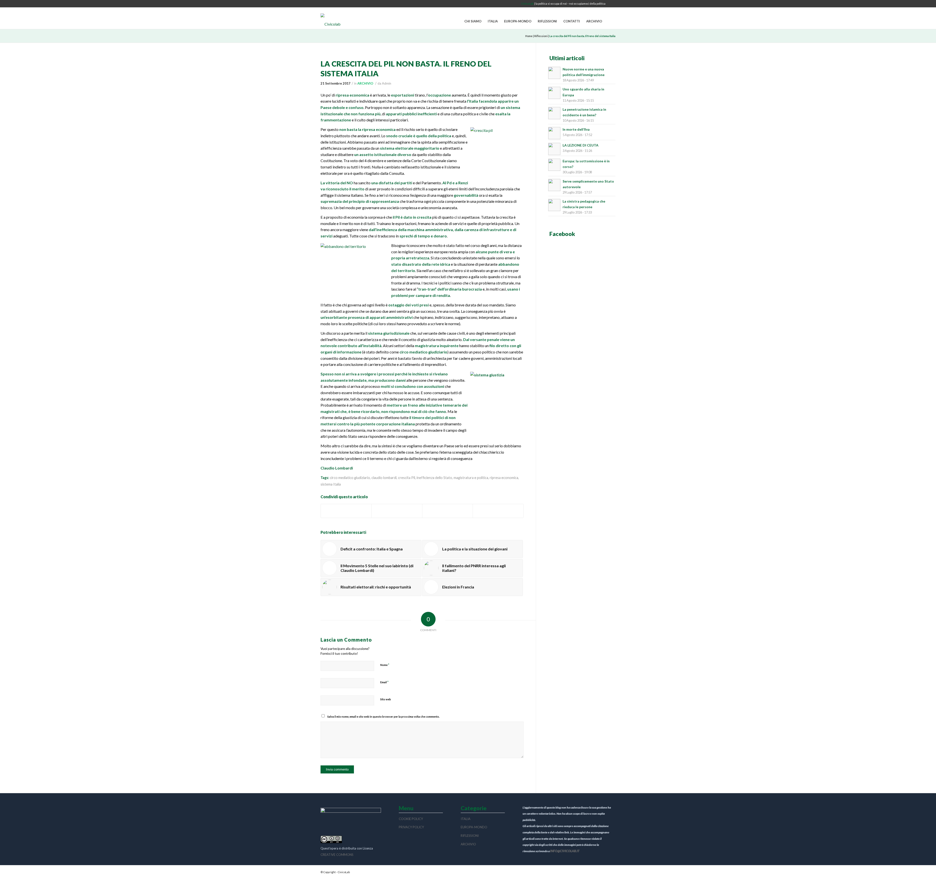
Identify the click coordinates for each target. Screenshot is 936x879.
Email (384, 682)
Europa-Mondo (474, 827)
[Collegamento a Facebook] (611, 3)
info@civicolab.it (564, 851)
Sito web (385, 699)
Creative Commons (337, 855)
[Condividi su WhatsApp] (447, 511)
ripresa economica (504, 478)
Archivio (365, 83)
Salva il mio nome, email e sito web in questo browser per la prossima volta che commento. (383, 716)
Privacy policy (411, 827)
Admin (386, 83)
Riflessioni (541, 36)
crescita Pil (406, 478)
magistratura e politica (471, 478)
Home (529, 36)
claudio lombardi (384, 478)
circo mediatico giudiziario (350, 478)
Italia (465, 819)
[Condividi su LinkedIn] (498, 511)
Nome (384, 665)
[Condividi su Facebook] (346, 511)
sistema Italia (331, 484)
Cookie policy (411, 819)
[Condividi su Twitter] (397, 511)
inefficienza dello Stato (434, 478)
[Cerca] (610, 21)
